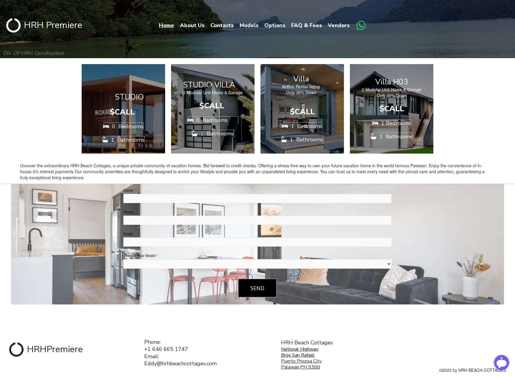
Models (249, 25)
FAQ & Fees (306, 25)
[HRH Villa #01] (302, 109)
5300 (313, 367)
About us (192, 25)
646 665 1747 (170, 349)
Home (166, 25)
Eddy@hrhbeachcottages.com (180, 363)
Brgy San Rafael (298, 355)
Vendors (339, 25)
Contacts (222, 25)
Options (274, 25)
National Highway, (300, 349)
